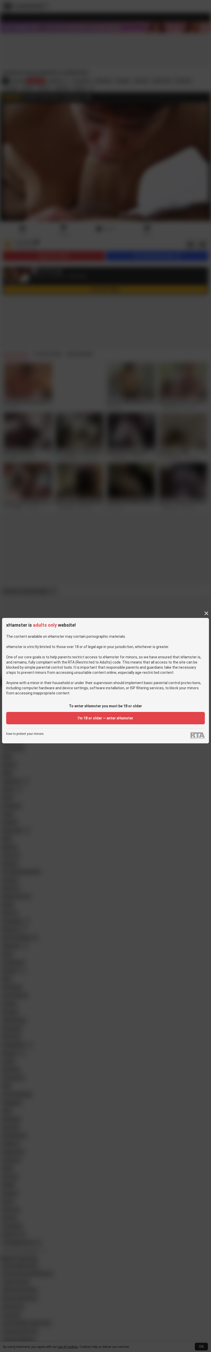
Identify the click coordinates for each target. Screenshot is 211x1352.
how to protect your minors (25, 734)
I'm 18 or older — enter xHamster (105, 718)
